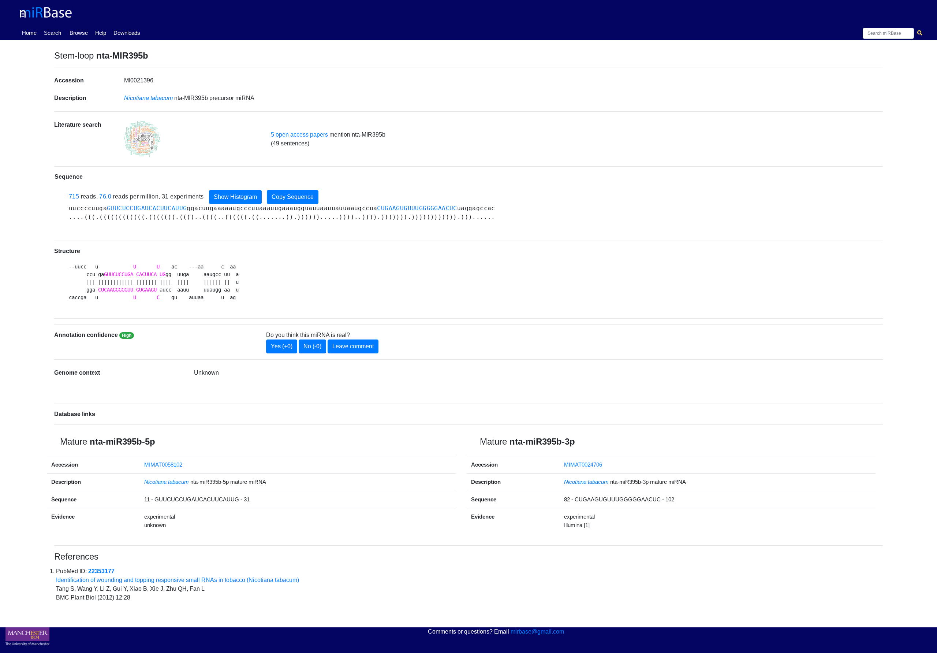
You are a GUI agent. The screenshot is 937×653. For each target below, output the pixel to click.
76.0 (105, 196)
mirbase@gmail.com (537, 631)
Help (100, 33)
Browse (79, 33)
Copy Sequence (293, 197)
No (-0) (312, 346)
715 (74, 196)
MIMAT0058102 (163, 464)
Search (52, 33)
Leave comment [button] (353, 346)
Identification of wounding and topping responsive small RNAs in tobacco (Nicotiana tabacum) (177, 580)
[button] (142, 138)
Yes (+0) (281, 346)
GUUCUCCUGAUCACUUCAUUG (147, 208)
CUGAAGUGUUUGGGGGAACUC (417, 208)
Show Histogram (235, 197)
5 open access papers (299, 134)
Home (31, 32)
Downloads (126, 33)
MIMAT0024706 (583, 464)
